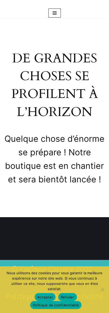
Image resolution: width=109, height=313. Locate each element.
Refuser (67, 297)
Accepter (45, 297)
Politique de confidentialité (56, 305)
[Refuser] (102, 289)
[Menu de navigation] (54, 13)
